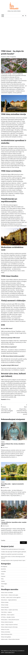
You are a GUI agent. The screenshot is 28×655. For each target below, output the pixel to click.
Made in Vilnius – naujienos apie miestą (9, 609)
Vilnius (8, 399)
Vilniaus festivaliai (5, 607)
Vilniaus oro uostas (5, 629)
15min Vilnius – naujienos (6, 612)
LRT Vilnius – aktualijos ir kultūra (8, 617)
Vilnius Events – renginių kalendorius (9, 600)
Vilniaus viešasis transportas (7, 622)
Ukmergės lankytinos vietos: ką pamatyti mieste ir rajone (13, 560)
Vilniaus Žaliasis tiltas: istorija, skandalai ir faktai (13, 444)
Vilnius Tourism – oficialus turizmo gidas (9, 595)
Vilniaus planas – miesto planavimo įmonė (10, 619)
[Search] (25, 15)
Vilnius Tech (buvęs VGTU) (6, 634)
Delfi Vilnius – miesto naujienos (7, 614)
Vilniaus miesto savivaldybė (7, 592)
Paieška (3, 540)
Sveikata (3, 581)
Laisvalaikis (3, 571)
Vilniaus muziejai (4, 604)
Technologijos (4, 583)
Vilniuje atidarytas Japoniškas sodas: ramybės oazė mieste (13, 522)
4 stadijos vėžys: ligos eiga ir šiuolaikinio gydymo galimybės (13, 551)
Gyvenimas (3, 569)
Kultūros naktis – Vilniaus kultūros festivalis (10, 639)
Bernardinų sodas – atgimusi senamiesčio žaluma (12, 484)
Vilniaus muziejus (4, 602)
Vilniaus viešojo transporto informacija (9, 627)
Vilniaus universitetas (5, 632)
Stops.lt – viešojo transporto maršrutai (9, 624)
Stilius (2, 578)
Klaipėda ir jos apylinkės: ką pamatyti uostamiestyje (12, 554)
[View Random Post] (23, 15)
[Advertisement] (14, 32)
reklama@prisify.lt (9, 652)
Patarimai (3, 576)
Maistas (2, 573)
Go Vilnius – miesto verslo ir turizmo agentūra (10, 597)
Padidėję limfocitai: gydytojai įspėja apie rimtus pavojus (12, 549)
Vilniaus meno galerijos (6, 637)
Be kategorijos (4, 566)
